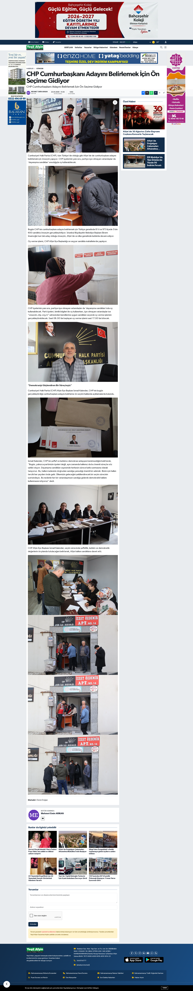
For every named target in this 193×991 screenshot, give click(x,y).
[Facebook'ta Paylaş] (143, 93)
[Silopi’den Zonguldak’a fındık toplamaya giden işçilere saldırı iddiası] (103, 839)
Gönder (33, 924)
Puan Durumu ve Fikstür (39, 977)
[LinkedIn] (144, 953)
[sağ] (176, 88)
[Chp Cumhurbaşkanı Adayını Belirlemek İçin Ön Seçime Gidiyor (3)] (73, 645)
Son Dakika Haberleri (107, 977)
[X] (136, 953)
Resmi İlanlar (125, 47)
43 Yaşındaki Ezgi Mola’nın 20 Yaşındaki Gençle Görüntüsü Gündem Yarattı (40, 878)
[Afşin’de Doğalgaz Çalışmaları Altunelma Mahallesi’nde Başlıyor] (73, 839)
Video (47, 42)
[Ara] (161, 47)
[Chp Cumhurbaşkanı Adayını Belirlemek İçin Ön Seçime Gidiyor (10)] (73, 196)
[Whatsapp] (152, 953)
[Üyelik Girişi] (165, 42)
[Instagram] (140, 953)
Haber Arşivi (139, 977)
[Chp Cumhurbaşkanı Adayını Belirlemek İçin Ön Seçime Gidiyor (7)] (73, 352)
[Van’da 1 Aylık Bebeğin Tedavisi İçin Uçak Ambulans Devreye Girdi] (73, 866)
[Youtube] (148, 953)
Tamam (164, 987)
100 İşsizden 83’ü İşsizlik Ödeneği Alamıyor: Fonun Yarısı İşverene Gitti (102, 878)
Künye (135, 47)
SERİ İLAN (68, 47)
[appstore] (133, 960)
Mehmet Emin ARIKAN (52, 813)
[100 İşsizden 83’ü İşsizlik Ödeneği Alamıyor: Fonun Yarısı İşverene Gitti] (103, 866)
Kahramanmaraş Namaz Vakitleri (112, 973)
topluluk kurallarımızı (48, 932)
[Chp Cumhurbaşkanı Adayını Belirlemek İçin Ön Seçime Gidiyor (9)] (73, 275)
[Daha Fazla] (156, 93)
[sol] (17, 88)
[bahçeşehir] (96, 20)
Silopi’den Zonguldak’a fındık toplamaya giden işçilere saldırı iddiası (102, 852)
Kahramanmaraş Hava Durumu (76, 973)
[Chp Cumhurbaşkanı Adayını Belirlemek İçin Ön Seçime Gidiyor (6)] (73, 514)
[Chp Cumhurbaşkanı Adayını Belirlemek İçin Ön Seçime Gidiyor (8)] (73, 427)
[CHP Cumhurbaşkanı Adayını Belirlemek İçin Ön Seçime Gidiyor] (72, 125)
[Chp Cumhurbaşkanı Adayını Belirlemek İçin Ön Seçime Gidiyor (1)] (73, 764)
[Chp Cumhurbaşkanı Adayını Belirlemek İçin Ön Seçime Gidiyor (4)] (73, 585)
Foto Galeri (34, 42)
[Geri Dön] (6, 984)
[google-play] (154, 960)
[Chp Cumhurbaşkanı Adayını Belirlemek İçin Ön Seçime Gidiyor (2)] (73, 705)
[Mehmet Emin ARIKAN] (33, 815)
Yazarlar (58, 42)
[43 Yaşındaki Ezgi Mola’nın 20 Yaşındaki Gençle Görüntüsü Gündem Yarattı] (42, 866)
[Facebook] (132, 953)
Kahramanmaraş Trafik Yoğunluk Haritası (149, 973)
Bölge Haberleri (101, 47)
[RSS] (156, 953)
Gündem (113, 47)
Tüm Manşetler (71, 977)
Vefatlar (78, 47)
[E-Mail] (43, 818)
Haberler (30, 68)
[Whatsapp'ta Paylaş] (151, 93)
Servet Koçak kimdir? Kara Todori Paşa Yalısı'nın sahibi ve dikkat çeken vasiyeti (42, 852)
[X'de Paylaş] (147, 93)
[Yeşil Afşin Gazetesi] (34, 47)
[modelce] (96, 58)
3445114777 (81, 960)
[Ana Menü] (165, 47)
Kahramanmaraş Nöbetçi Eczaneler (43, 973)
